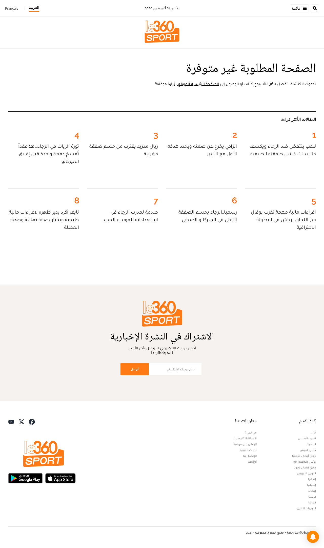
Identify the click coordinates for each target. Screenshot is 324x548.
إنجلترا (312, 479)
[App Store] (60, 478)
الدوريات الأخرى (306, 508)
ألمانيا (312, 502)
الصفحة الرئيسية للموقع (198, 83)
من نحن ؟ (251, 432)
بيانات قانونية (248, 450)
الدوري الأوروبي (306, 473)
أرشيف (252, 461)
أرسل (135, 369)
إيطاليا (312, 491)
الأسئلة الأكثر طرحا (245, 438)
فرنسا (312, 496)
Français (11, 8)
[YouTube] (11, 421)
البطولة (311, 444)
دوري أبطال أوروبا (304, 467)
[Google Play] (25, 478)
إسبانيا (311, 485)
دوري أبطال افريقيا (304, 456)
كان (313, 432)
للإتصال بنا (250, 456)
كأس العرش (308, 450)
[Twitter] (21, 421)
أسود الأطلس (307, 438)
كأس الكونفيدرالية (304, 461)
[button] (313, 537)
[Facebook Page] (32, 421)
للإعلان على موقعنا (245, 444)
